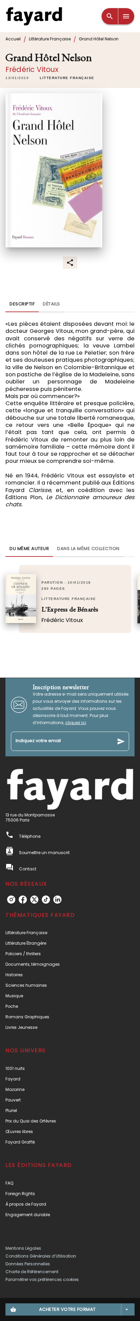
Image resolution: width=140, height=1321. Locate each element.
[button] (67, 78)
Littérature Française (50, 39)
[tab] (22, 304)
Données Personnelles (27, 1264)
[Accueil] (34, 16)
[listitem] (11, 899)
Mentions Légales (23, 1248)
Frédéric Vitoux (31, 69)
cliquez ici (75, 722)
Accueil (13, 39)
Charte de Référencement (31, 1272)
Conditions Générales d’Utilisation (40, 1256)
